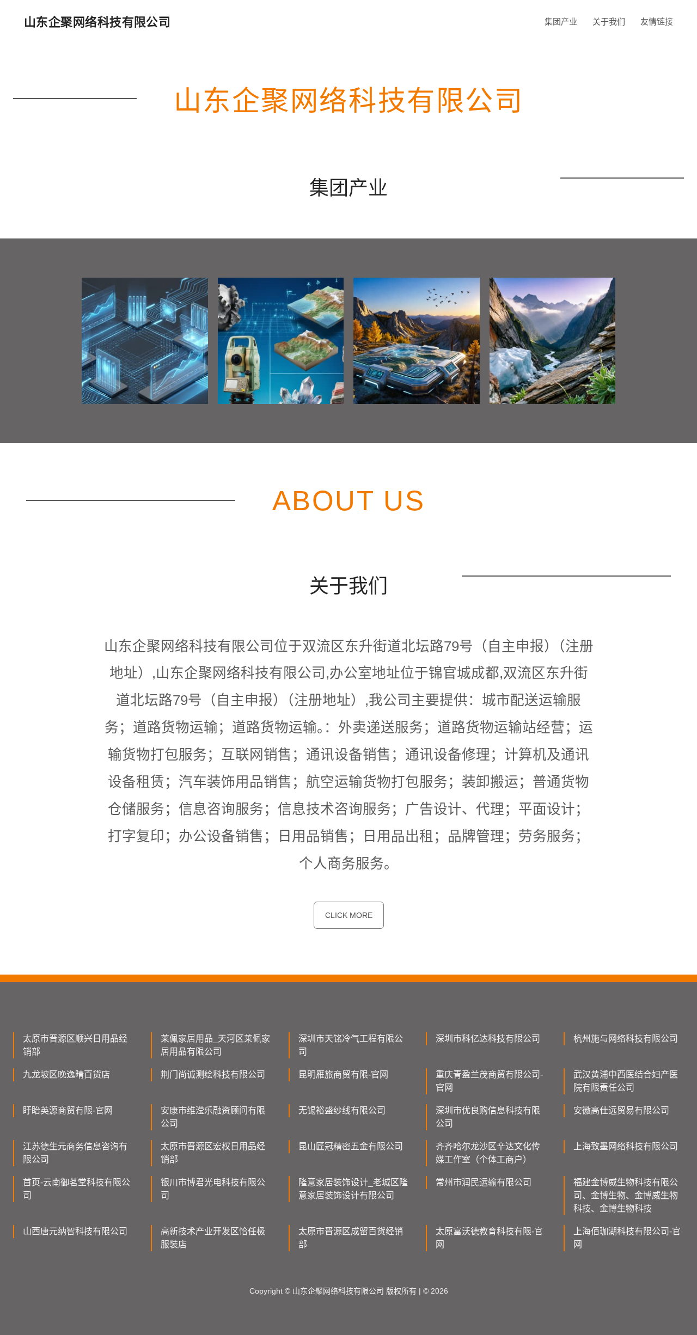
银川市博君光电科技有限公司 (213, 1189)
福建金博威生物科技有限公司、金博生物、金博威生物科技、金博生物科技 (625, 1195)
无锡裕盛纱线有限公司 (342, 1110)
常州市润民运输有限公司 (483, 1182)
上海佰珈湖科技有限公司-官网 (627, 1238)
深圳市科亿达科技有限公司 (488, 1038)
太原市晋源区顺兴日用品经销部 (75, 1045)
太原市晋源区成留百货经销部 (350, 1238)
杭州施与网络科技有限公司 (625, 1038)
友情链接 (656, 21)
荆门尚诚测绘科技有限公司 (213, 1074)
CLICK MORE (348, 915)
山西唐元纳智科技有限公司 (75, 1231)
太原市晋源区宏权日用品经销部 (213, 1153)
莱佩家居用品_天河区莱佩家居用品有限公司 (215, 1045)
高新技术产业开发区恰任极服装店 (213, 1238)
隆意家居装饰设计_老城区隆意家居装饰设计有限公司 (353, 1189)
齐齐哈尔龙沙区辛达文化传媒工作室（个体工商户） (488, 1153)
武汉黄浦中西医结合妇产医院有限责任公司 (625, 1081)
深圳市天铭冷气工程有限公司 (350, 1045)
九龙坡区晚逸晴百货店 (66, 1074)
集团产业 (561, 21)
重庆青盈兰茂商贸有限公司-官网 (489, 1081)
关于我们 (608, 21)
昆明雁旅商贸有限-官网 (343, 1074)
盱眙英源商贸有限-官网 (68, 1110)
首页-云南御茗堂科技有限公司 (76, 1189)
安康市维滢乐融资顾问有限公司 (213, 1117)
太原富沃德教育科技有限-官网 (489, 1238)
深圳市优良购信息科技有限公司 (488, 1117)
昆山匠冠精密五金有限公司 (350, 1146)
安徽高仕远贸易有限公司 (621, 1110)
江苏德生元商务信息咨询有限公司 (75, 1153)
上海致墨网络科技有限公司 (625, 1146)
